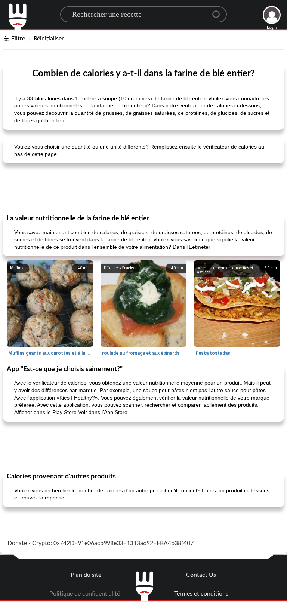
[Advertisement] (143, 188)
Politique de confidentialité (84, 594)
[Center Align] (218, 11)
